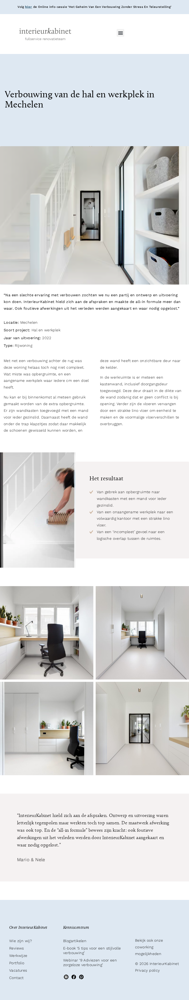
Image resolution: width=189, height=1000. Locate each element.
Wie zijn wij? (20, 941)
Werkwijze (18, 955)
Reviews (16, 948)
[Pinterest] (81, 977)
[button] (120, 33)
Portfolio (16, 963)
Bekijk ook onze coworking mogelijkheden (149, 947)
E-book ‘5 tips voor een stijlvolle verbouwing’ (92, 950)
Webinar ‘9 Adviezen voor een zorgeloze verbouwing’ (90, 962)
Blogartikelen (74, 941)
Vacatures (18, 970)
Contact (16, 978)
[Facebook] (74, 977)
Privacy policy (147, 970)
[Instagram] (66, 977)
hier (28, 7)
